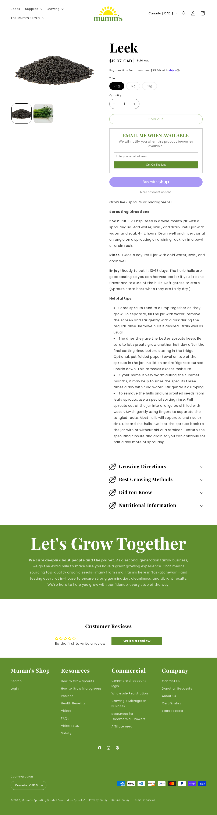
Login (15, 688)
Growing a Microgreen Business (128, 703)
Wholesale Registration (129, 693)
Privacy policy (98, 800)
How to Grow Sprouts (77, 681)
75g (119, 87)
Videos (66, 711)
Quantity (115, 95)
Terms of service (144, 800)
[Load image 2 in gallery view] (43, 113)
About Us (169, 696)
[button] (33, 8)
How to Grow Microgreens (81, 688)
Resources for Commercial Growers (128, 716)
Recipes (67, 696)
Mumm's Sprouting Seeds (39, 800)
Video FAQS (70, 726)
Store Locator (173, 711)
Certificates (171, 703)
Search (16, 681)
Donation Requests (177, 688)
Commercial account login (128, 683)
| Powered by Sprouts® (70, 800)
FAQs (65, 718)
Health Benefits (73, 703)
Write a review (137, 641)
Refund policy (120, 800)
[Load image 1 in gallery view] (21, 113)
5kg (152, 87)
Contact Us (171, 681)
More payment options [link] (155, 192)
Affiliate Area (121, 726)
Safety (66, 733)
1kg (135, 87)
